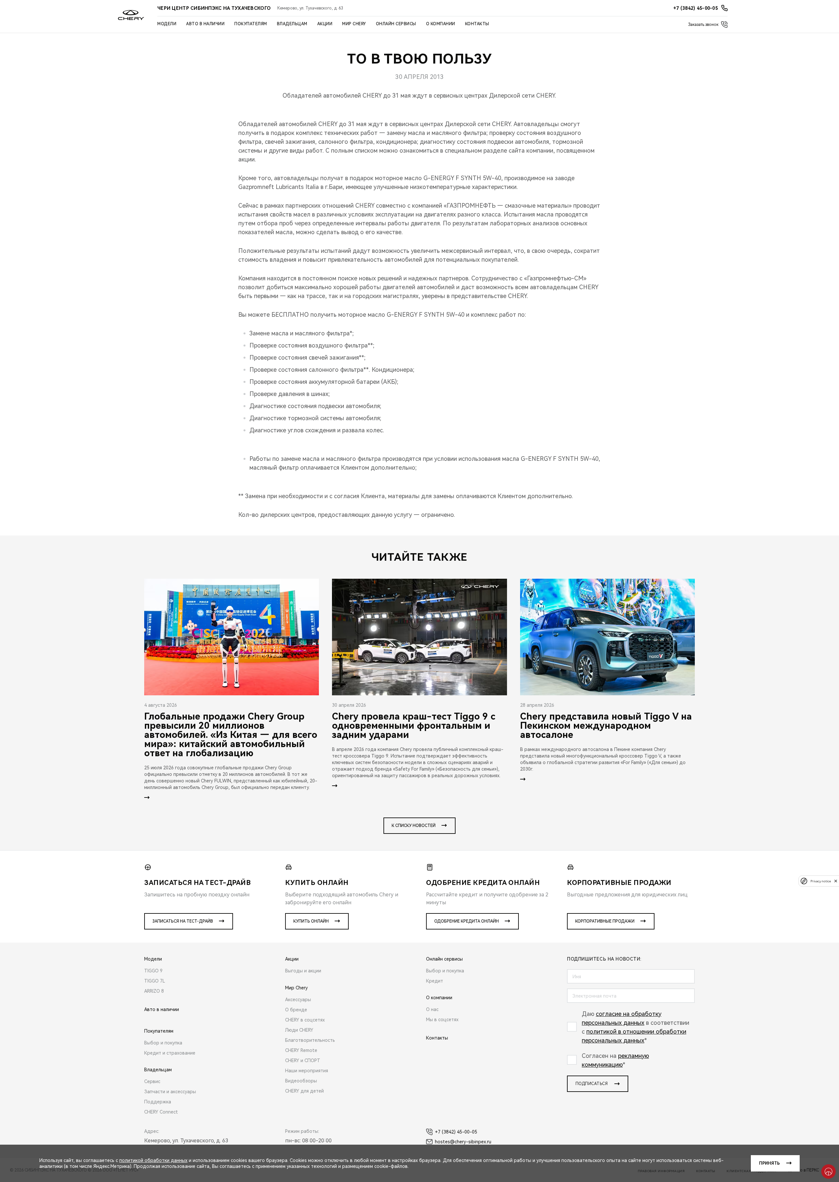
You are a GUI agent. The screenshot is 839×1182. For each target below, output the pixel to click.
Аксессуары (298, 999)
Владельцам (292, 24)
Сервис (152, 1081)
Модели (166, 24)
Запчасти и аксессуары (170, 1091)
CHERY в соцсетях (305, 1020)
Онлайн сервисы (396, 24)
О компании (440, 24)
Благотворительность (310, 1040)
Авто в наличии (205, 24)
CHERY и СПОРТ (302, 1060)
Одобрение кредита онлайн (466, 921)
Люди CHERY (299, 1030)
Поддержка (157, 1101)
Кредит (434, 981)
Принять (769, 1163)
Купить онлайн (311, 921)
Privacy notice (820, 881)
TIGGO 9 (153, 970)
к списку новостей (414, 825)
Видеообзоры (301, 1080)
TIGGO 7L (154, 981)
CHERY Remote (301, 1050)
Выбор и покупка (163, 1042)
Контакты (477, 24)
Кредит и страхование (169, 1053)
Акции (325, 24)
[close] (835, 880)
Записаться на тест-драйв (182, 921)
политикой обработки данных (153, 1160)
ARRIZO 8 (154, 991)
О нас (432, 1009)
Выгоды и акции (303, 970)
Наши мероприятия (306, 1070)
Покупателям (250, 24)
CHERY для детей (304, 1091)
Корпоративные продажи (604, 921)
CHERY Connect (161, 1112)
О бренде (296, 1009)
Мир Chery (354, 24)
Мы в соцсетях (442, 1019)
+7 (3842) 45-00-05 (456, 1132)
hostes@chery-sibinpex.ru (463, 1141)
